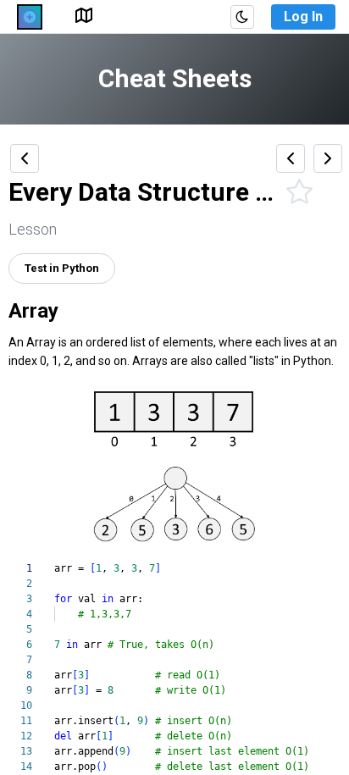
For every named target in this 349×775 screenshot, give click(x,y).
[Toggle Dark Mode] (242, 17)
